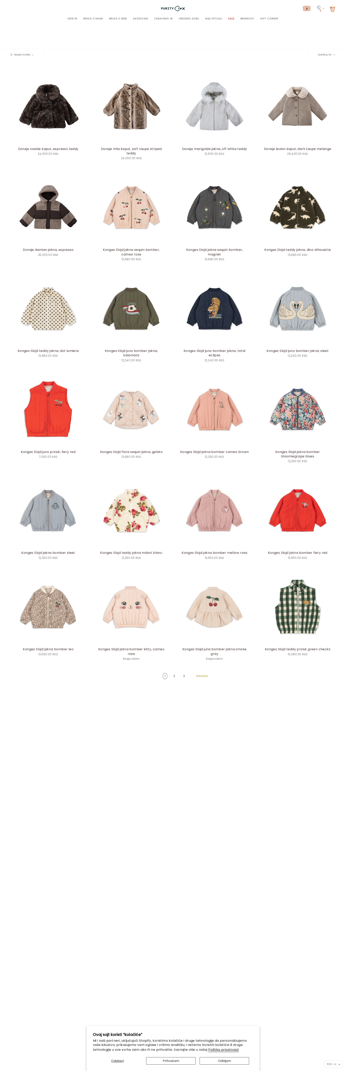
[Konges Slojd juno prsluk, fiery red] (48, 409)
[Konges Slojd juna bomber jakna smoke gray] (214, 606)
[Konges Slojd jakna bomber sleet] (48, 510)
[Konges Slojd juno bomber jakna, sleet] (297, 308)
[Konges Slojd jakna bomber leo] (48, 606)
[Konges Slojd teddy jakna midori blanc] (131, 510)
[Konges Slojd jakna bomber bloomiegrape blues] (297, 409)
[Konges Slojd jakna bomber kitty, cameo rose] (131, 606)
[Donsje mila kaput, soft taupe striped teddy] (131, 106)
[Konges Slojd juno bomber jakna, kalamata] (131, 308)
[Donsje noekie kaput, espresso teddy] (48, 106)
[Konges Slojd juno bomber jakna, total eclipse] (214, 308)
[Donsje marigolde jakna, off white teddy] (214, 106)
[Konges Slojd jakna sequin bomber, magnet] (214, 207)
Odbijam (224, 1061)
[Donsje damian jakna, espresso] (48, 207)
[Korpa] (332, 8)
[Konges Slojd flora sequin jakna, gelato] (131, 409)
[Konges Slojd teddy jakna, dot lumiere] (48, 308)
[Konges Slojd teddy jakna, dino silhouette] (297, 207)
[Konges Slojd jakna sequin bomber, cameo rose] (131, 207)
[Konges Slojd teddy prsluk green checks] (297, 606)
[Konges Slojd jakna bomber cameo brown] (214, 409)
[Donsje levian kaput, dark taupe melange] (297, 106)
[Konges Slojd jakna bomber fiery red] (297, 510)
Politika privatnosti (223, 1049)
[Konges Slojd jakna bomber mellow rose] (214, 510)
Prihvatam (171, 1061)
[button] (93, 18)
